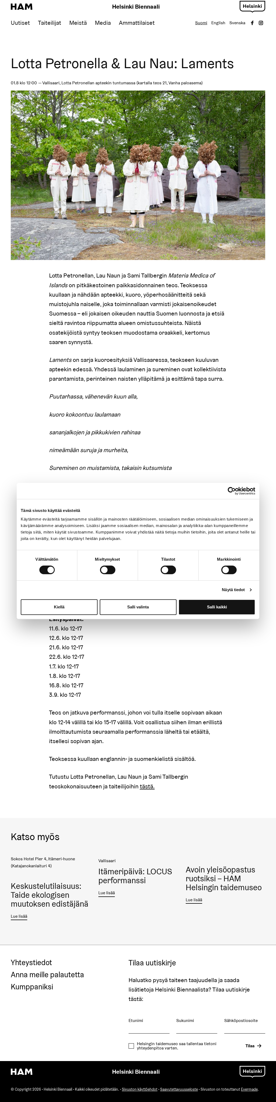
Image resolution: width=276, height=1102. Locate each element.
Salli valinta (138, 607)
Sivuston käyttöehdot (139, 1089)
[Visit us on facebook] (252, 23)
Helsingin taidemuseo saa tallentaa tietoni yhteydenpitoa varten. (176, 1046)
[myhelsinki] (252, 6)
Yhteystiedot (31, 963)
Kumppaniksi (32, 987)
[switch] (107, 570)
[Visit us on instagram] (261, 23)
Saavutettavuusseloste (179, 1089)
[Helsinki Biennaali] (21, 6)
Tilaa (250, 1046)
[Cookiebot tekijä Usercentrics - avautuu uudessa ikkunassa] (231, 491)
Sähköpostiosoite (241, 1020)
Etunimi (136, 1020)
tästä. (147, 786)
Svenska (237, 23)
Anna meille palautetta (47, 975)
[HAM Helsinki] (21, 1072)
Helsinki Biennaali (136, 6)
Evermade (249, 1089)
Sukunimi (185, 1020)
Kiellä (59, 607)
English (218, 23)
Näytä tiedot (233, 589)
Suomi (201, 23)
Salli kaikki (217, 607)
